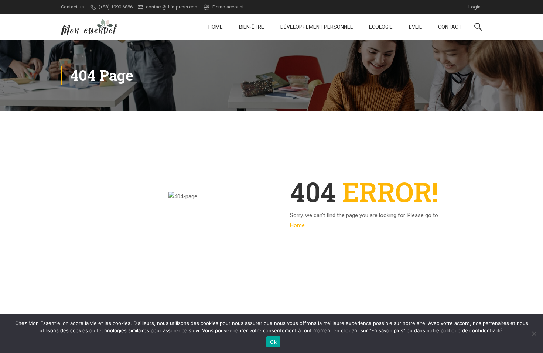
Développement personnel (316, 27)
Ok (273, 342)
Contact (450, 27)
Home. (298, 225)
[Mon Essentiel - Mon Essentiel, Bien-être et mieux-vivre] (89, 27)
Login (474, 7)
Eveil (415, 27)
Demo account (228, 7)
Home (215, 27)
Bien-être (251, 27)
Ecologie (381, 27)
